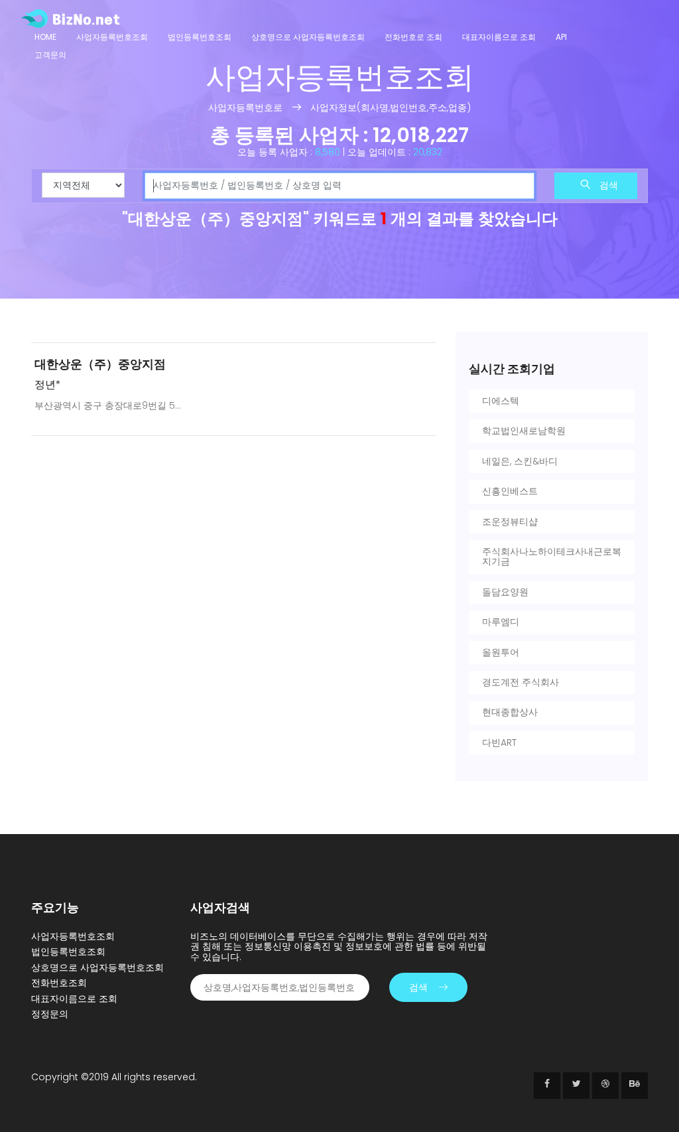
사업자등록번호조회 (112, 36)
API (561, 36)
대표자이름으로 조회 (499, 36)
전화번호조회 (59, 982)
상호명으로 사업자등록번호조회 (308, 36)
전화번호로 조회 (413, 36)
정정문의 (49, 1014)
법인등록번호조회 (199, 36)
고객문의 (50, 54)
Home (45, 36)
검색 (607, 185)
